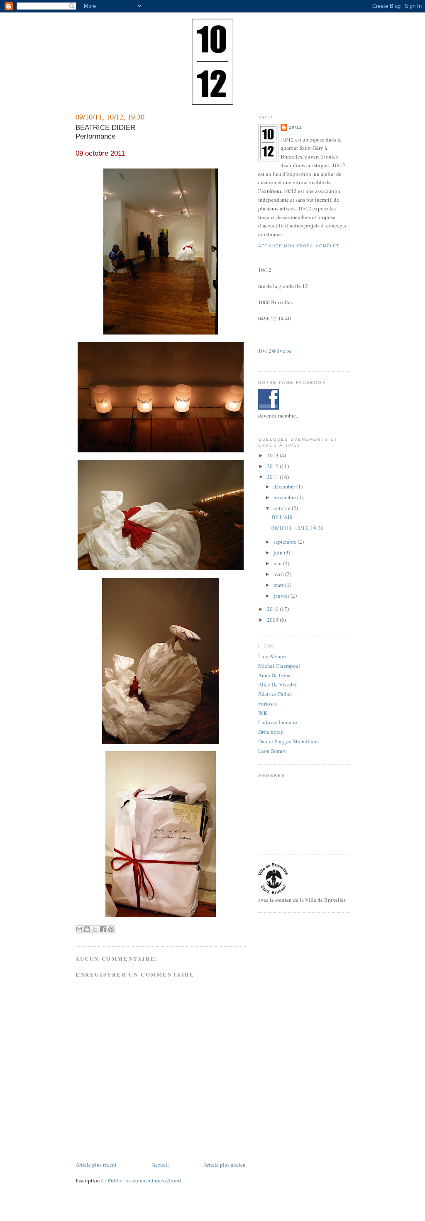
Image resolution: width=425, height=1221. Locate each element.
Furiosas (267, 703)
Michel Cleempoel (279, 665)
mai (278, 563)
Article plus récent (96, 1164)
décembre (285, 486)
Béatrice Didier (275, 694)
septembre (286, 541)
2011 (273, 477)
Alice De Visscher (278, 684)
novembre (285, 497)
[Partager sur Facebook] (103, 929)
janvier (282, 595)
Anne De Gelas (274, 675)
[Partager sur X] (95, 929)
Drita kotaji (271, 731)
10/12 (295, 127)
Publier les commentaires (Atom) (144, 1180)
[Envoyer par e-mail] (79, 929)
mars (279, 585)
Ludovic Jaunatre (277, 722)
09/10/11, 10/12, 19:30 (297, 528)
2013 (273, 455)
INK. (263, 713)
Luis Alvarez (272, 656)
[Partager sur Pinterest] (111, 929)
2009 (273, 619)
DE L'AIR (282, 517)
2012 (273, 466)
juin (279, 552)
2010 (273, 609)
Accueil (160, 1164)
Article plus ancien (224, 1164)
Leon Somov (272, 751)
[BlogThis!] (87, 929)
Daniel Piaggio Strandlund (288, 741)
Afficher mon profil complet (298, 246)
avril (279, 574)
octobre (283, 508)
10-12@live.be (275, 350)
